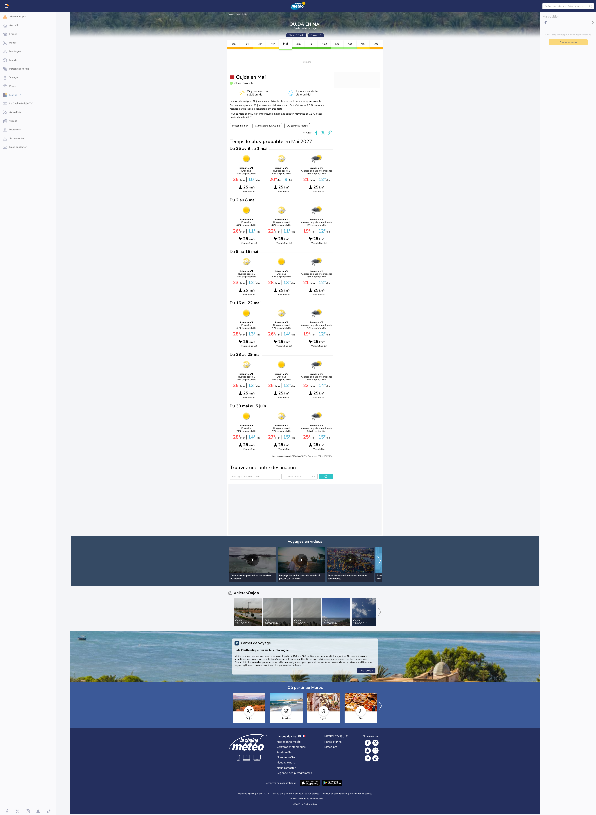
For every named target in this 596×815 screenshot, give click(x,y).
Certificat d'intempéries (291, 747)
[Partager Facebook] (316, 133)
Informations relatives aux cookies (302, 793)
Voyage (230, 14)
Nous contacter (286, 768)
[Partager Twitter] (323, 133)
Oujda (244, 14)
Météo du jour (240, 125)
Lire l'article (366, 670)
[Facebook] (368, 743)
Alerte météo (285, 752)
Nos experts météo (289, 742)
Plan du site (277, 793)
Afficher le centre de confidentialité (306, 798)
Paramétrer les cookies (361, 793)
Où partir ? (316, 35)
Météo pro (330, 747)
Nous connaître (286, 757)
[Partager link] (330, 133)
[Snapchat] (368, 750)
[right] (379, 561)
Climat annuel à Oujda (267, 125)
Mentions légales (246, 793)
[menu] (7, 6)
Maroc (238, 14)
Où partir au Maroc (297, 125)
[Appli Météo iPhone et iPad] (310, 783)
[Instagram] (375, 750)
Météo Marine (333, 742)
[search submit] (590, 6)
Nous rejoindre (286, 762)
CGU (259, 793)
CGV (266, 793)
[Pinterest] (368, 758)
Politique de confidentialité (334, 793)
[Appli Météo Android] (332, 783)
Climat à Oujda (296, 35)
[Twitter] (375, 743)
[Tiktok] (375, 758)
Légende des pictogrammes (294, 773)
